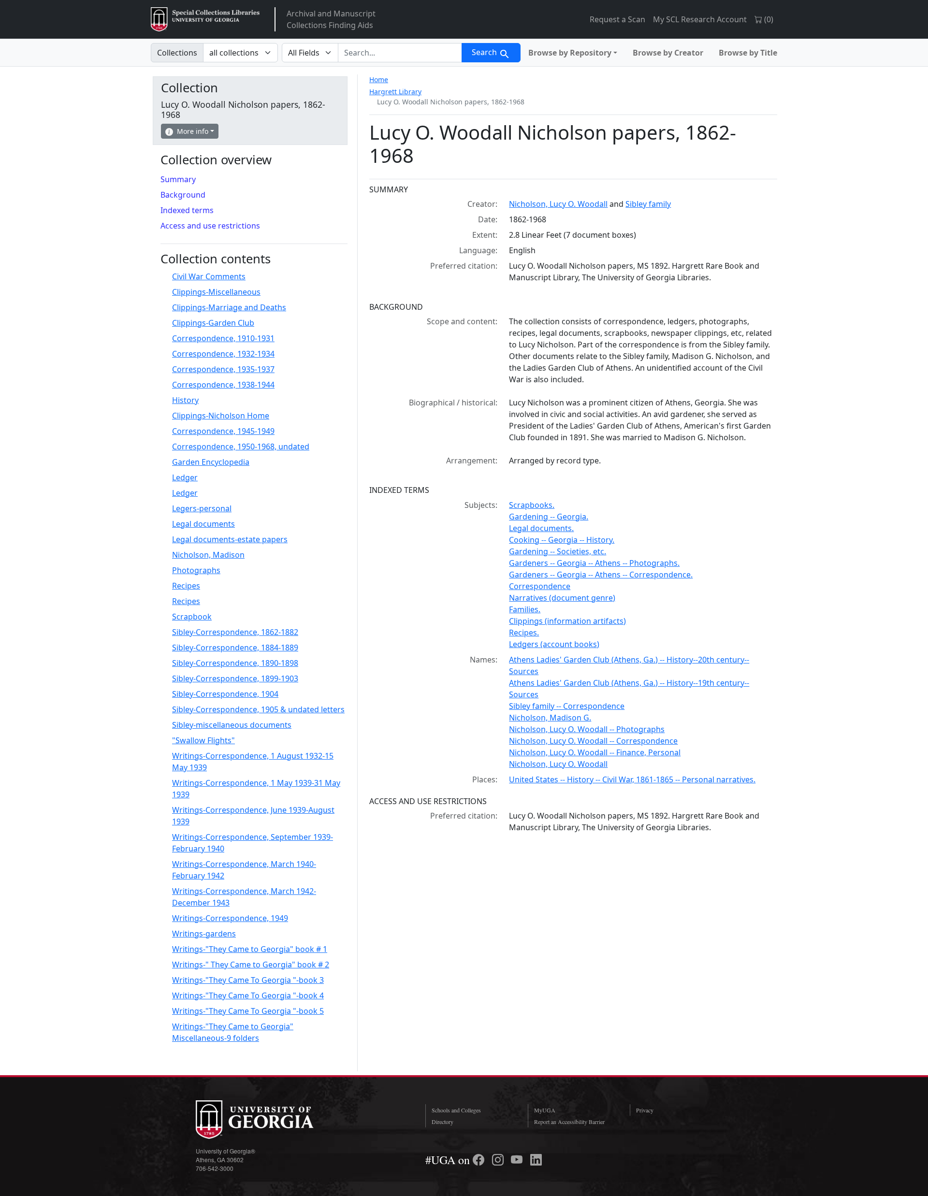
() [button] (767, 19)
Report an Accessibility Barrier (569, 1121)
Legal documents (203, 524)
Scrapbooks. (531, 505)
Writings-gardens (204, 933)
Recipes (186, 585)
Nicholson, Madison (208, 554)
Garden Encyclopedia (210, 462)
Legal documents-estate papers (230, 539)
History (185, 400)
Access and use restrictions (210, 225)
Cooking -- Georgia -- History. (561, 539)
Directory (442, 1121)
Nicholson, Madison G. (550, 717)
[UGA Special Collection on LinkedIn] (536, 1159)
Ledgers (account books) (554, 644)
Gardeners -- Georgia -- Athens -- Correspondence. (601, 574)
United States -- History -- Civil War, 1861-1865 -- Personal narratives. (632, 779)
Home (378, 79)
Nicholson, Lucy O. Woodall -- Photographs (587, 729)
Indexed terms (187, 210)
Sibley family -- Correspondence (566, 706)
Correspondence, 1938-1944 (223, 384)
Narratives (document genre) (562, 597)
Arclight (205, 19)
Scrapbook (192, 616)
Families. (524, 609)
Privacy (644, 1110)
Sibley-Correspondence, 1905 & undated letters (258, 709)
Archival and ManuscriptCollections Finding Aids (331, 19)
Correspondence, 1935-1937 (223, 369)
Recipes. (524, 632)
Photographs (196, 570)
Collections (177, 52)
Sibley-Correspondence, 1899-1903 (235, 678)
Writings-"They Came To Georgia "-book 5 (248, 1011)
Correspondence (539, 586)
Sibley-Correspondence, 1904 (225, 694)
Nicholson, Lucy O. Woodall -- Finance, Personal (595, 752)
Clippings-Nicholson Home (220, 415)
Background (182, 194)
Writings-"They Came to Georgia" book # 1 (249, 949)
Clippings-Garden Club (213, 322)
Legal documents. (541, 528)
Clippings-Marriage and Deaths (229, 307)
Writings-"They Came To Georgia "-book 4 (248, 995)
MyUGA (544, 1110)
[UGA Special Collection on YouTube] (518, 1159)
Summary (178, 179)
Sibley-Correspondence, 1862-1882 (235, 632)
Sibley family (648, 204)
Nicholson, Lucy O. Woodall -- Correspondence (593, 740)
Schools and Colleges (456, 1110)
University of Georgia (268, 1119)
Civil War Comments (209, 276)
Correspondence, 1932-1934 (223, 353)
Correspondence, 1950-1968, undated (240, 446)
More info (192, 131)
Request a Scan (617, 19)
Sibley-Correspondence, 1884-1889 (235, 647)
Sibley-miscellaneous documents (231, 725)
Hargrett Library (395, 91)
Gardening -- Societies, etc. (557, 551)
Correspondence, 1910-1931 (223, 338)
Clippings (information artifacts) (567, 621)
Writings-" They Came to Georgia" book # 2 (250, 964)
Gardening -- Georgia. (548, 516)
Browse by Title (748, 52)
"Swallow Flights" (203, 740)
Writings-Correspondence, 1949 (230, 918)
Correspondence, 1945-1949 (223, 431)
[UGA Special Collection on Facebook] (480, 1159)
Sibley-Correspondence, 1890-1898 (235, 663)
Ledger (185, 477)
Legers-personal (202, 508)
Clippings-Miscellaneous (216, 292)
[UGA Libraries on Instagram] (499, 1159)
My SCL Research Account (700, 19)
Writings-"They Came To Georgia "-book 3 (248, 980)
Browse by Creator (668, 52)
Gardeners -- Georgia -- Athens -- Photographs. (594, 563)
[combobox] (400, 52)
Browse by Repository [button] (569, 52)
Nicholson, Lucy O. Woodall (558, 204)
